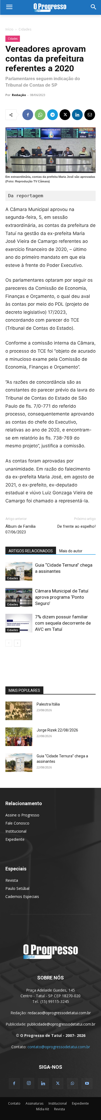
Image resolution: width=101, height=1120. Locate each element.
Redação (19, 95)
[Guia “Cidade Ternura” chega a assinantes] (18, 571)
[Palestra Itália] (18, 711)
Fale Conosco (17, 823)
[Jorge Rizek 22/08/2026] (18, 736)
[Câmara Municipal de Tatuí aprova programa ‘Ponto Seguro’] (18, 597)
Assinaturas (34, 1103)
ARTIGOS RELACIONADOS (31, 551)
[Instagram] (28, 1083)
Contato (14, 1103)
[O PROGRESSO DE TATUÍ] (50, 7)
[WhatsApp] (40, 114)
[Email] (89, 114)
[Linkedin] (77, 114)
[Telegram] (52, 114)
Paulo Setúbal (17, 888)
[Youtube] (87, 1083)
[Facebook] (27, 114)
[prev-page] (8, 643)
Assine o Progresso (22, 815)
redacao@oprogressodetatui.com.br (59, 1012)
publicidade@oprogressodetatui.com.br (61, 1024)
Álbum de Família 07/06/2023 (20, 529)
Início (9, 29)
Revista (11, 880)
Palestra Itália (48, 704)
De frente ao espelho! (76, 526)
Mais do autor (70, 551)
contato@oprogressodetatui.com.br (58, 1046)
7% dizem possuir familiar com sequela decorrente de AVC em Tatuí (63, 623)
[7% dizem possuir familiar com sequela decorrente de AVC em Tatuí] (18, 623)
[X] (65, 114)
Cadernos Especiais (22, 896)
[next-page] (17, 643)
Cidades (25, 29)
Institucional (15, 831)
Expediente (15, 839)
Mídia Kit (42, 1109)
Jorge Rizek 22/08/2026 (57, 730)
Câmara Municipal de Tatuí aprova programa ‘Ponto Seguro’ (61, 597)
